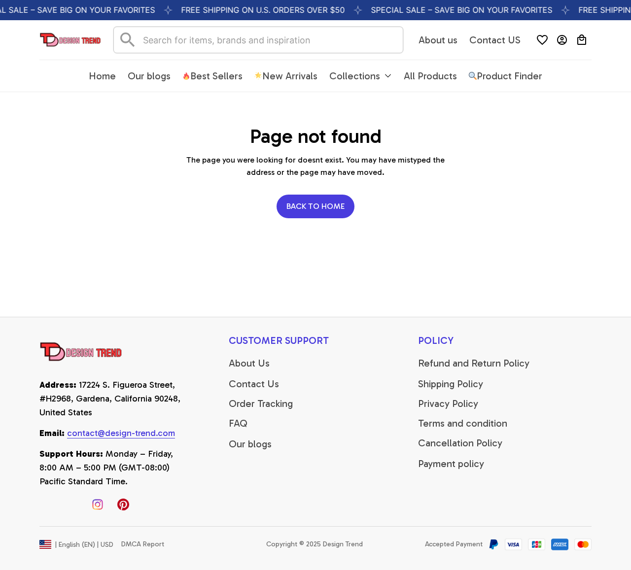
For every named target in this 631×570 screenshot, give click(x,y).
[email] (121, 433)
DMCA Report (142, 544)
